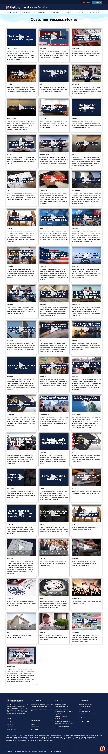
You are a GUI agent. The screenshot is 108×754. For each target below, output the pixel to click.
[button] (21, 37)
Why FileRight (54, 12)
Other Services (39, 12)
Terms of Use (67, 739)
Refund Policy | (26, 751)
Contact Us (79, 12)
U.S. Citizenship (12, 12)
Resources (67, 12)
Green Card (26, 12)
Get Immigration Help (93, 12)
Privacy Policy (77, 739)
